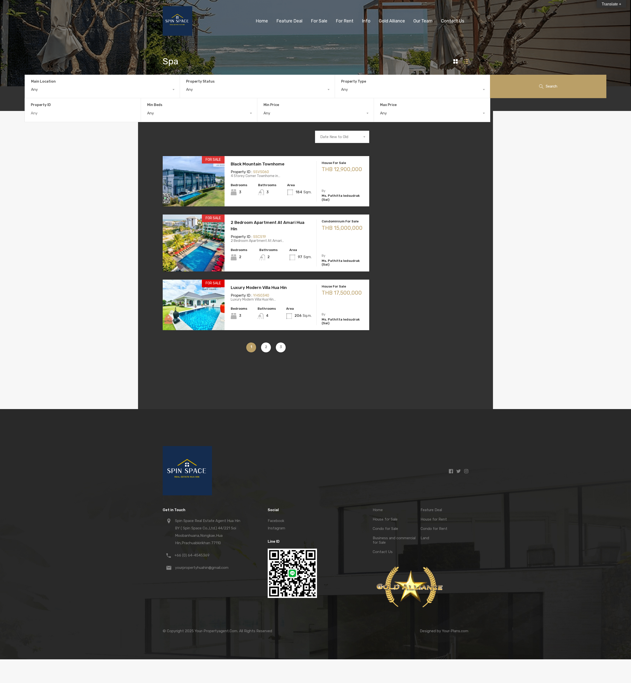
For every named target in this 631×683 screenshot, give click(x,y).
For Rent (344, 21)
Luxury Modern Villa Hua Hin (259, 287)
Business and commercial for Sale (394, 540)
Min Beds (154, 105)
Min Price (271, 105)
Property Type (353, 81)
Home (262, 21)
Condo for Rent (434, 528)
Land (425, 538)
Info (366, 21)
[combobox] (102, 89)
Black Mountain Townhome (257, 164)
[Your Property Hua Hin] (177, 33)
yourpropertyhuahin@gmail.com (201, 567)
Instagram (276, 528)
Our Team (423, 21)
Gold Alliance (392, 21)
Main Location (43, 81)
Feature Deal (289, 21)
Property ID (41, 105)
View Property (193, 196)
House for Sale (385, 519)
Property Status (200, 81)
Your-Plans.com (455, 631)
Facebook (276, 521)
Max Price (388, 105)
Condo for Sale (385, 528)
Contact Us (452, 21)
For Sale (319, 21)
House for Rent (434, 519)
